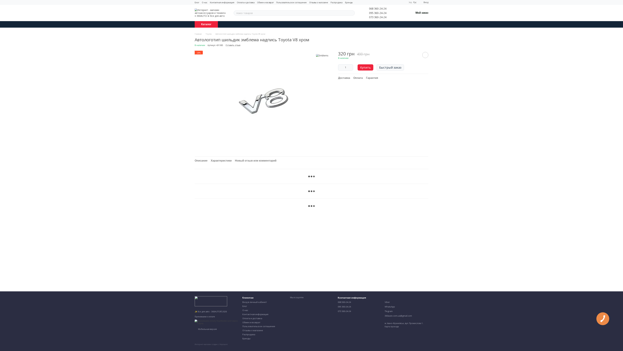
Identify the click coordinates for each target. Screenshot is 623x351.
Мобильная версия (207, 329)
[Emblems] (322, 55)
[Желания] (403, 13)
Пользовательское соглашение (291, 2)
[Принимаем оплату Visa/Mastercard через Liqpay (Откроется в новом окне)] (216, 321)
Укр (410, 2)
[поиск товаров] (352, 13)
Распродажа (336, 2)
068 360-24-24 (377, 8)
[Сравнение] (394, 13)
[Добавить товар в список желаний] (425, 55)
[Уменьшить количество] (340, 67)
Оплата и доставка (246, 2)
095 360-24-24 (377, 13)
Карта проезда (392, 326)
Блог (197, 2)
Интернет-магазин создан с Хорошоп (211, 344)
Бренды (349, 2)
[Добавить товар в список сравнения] (416, 55)
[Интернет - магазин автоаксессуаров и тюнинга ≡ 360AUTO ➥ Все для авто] (211, 301)
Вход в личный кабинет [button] (254, 302)
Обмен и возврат (265, 2)
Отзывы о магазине (318, 2)
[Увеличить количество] (350, 67)
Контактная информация (222, 2)
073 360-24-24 (377, 17)
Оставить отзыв (233, 45)
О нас (204, 2)
